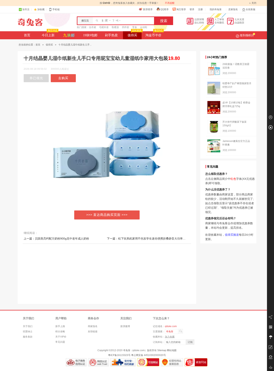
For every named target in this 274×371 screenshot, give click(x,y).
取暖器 (115, 27)
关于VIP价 (60, 336)
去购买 (63, 78)
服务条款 (27, 336)
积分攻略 (60, 331)
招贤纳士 (27, 331)
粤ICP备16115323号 (119, 355)
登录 (192, 9)
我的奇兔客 (216, 9)
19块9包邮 (90, 35)
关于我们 (27, 326)
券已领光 (36, 78)
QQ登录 (164, 9)
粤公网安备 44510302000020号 (148, 355)
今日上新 (49, 34)
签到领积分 (247, 35)
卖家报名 (233, 9)
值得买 (135, 34)
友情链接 (92, 331)
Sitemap (161, 350)
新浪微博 (125, 326)
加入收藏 (170, 336)
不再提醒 (170, 3)
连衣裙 (92, 27)
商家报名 (92, 326)
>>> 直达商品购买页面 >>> (107, 214)
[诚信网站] (196, 362)
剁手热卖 (111, 35)
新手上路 (60, 326)
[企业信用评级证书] (98, 362)
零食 (134, 27)
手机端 (56, 9)
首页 (27, 35)
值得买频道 (232, 234)
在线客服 (250, 9)
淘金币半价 (154, 34)
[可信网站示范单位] (148, 362)
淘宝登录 (181, 9)
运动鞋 (143, 27)
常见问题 (60, 342)
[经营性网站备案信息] (172, 362)
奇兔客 (30, 22)
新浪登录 (148, 9)
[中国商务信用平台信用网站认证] (76, 362)
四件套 (125, 27)
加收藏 (41, 9)
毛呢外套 (104, 27)
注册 (200, 9)
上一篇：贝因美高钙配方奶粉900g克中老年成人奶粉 (56, 238)
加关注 (25, 9)
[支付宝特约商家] (123, 362)
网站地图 (172, 350)
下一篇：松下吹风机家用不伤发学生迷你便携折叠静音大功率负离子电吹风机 (154, 238)
